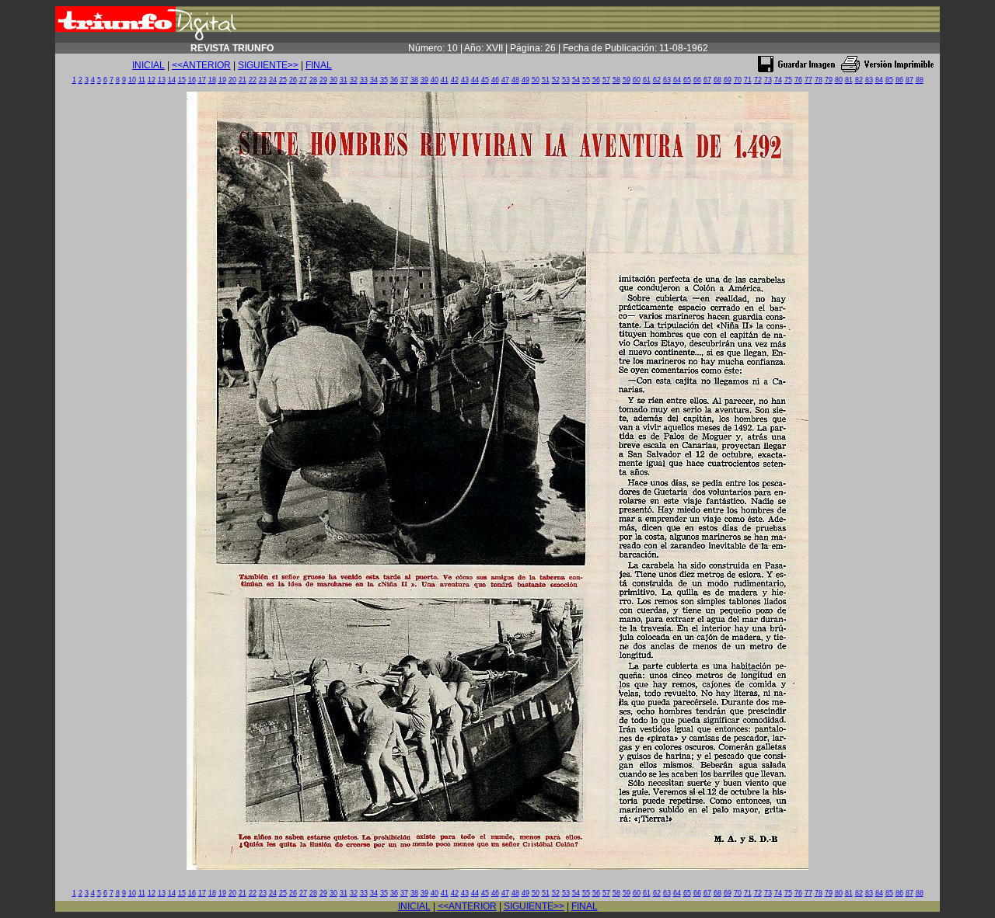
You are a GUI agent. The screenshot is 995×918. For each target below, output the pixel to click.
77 (808, 80)
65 (687, 80)
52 (556, 80)
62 (657, 80)
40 (434, 80)
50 (535, 80)
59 (626, 80)
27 (303, 80)
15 (182, 80)
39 (424, 80)
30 (333, 80)
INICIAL (148, 65)
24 (273, 80)
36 (394, 80)
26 (293, 80)
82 (859, 80)
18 (212, 80)
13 (162, 80)
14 (172, 80)
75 (788, 80)
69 (727, 80)
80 (839, 80)
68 (717, 80)
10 (132, 80)
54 (576, 80)
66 (697, 80)
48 (515, 80)
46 (495, 80)
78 (818, 80)
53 (566, 80)
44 (475, 80)
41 (445, 80)
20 (232, 80)
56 (596, 80)
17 (202, 80)
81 (849, 80)
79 (829, 80)
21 (242, 80)
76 (798, 80)
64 (677, 80)
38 (414, 80)
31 (343, 80)
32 (354, 80)
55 (586, 80)
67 (707, 80)
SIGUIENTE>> (268, 65)
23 (263, 80)
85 (889, 80)
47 (505, 80)
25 (283, 80)
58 (616, 80)
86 (899, 80)
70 (738, 80)
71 (748, 80)
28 (313, 80)
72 (758, 80)
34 (374, 80)
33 (364, 80)
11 (141, 80)
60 (637, 80)
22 (253, 80)
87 (909, 80)
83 (869, 80)
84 (879, 80)
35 (384, 80)
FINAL (318, 65)
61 (647, 80)
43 (465, 80)
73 (768, 80)
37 (404, 80)
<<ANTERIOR (201, 65)
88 (919, 80)
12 (151, 80)
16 (192, 80)
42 (455, 80)
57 (606, 80)
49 (525, 80)
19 (222, 80)
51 (546, 80)
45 (485, 80)
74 (778, 80)
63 (667, 80)
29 (323, 80)
